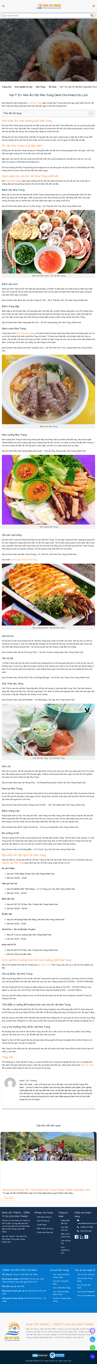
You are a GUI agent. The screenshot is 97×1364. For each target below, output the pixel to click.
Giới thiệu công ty (44, 1217)
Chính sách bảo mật (45, 1232)
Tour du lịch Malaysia (86, 1295)
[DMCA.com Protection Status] (40, 1355)
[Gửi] (92, 15)
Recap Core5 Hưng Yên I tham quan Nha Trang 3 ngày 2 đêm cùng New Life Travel (46, 1189)
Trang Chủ (6, 86)
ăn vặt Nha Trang (34, 103)
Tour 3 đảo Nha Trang (61, 1287)
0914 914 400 (86, 1231)
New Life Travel (87, 1065)
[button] (3, 6)
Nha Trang (40, 86)
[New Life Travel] (48, 6)
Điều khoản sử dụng (45, 1228)
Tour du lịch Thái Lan (86, 1274)
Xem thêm (9, 1198)
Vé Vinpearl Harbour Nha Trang (24, 559)
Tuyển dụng (41, 1224)
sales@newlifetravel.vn (87, 1223)
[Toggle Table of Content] (89, 113)
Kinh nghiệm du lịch (23, 86)
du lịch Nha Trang (13, 181)
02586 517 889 (86, 1227)
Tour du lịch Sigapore (86, 1291)
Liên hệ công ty (43, 1220)
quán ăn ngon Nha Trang (13, 862)
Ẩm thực (52, 86)
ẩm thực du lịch (45, 964)
